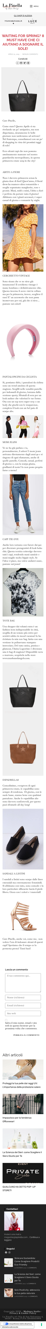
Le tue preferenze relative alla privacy (20, 1324)
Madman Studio (32, 1311)
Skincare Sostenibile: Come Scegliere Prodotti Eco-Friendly (26, 1261)
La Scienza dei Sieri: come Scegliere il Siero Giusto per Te (27, 1277)
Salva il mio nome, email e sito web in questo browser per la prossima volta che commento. (21, 1026)
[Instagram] (9, 1252)
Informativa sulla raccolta (10, 1327)
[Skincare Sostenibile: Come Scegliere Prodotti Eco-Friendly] (8, 1262)
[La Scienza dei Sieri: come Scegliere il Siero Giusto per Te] (8, 1278)
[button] (17, 63)
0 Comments (32, 1268)
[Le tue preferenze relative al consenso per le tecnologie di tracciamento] (41, 1324)
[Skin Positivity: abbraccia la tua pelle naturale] (8, 1293)
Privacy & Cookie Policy (23, 1313)
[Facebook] (6, 1252)
